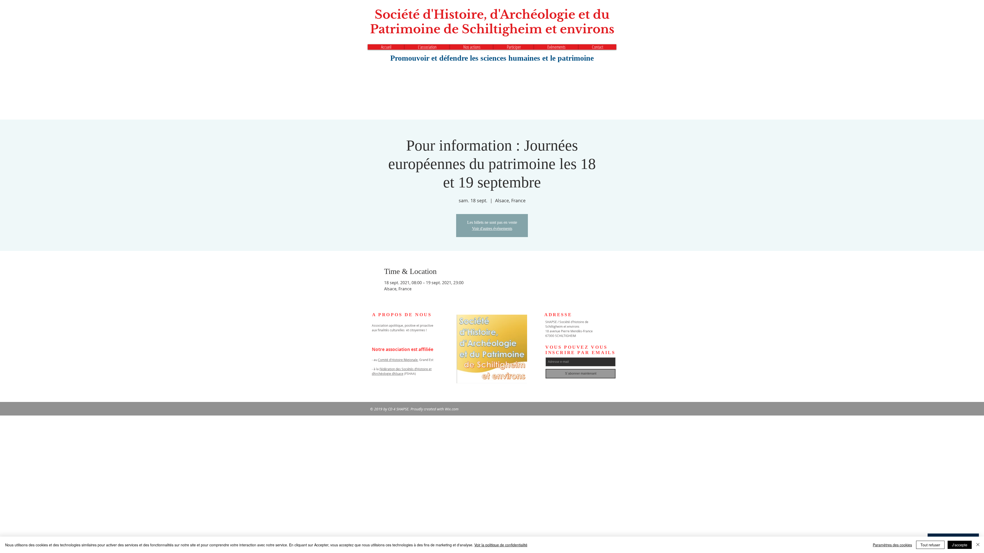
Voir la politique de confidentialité (500, 544)
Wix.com (451, 409)
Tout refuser (930, 544)
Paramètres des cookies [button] (892, 544)
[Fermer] (978, 545)
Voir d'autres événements (492, 228)
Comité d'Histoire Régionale (398, 360)
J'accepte (959, 544)
